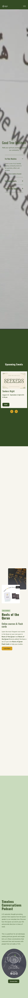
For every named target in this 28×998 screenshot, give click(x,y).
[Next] (16, 411)
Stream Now (13, 981)
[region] (14, 392)
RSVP (5, 404)
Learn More (7, 648)
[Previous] (12, 411)
